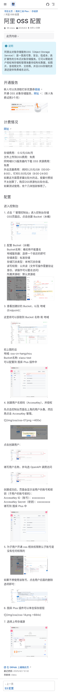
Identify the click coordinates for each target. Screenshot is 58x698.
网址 (36, 93)
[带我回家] (14, 4)
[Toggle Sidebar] (6, 4)
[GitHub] (47, 4)
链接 (37, 89)
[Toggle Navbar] (53, 4)
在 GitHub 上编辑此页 (18, 667)
